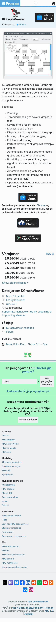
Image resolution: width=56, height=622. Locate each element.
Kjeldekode (7, 474)
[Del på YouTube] (45, 581)
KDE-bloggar (8, 489)
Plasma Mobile (9, 448)
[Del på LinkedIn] (28, 581)
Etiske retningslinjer (11, 528)
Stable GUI (33, 344)
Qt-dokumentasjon (11, 466)
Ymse (4, 501)
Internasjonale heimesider (14, 567)
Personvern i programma (14, 536)
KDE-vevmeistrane (37, 601)
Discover (41, 205)
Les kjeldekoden (15, 300)
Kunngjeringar (8, 485)
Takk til (5, 505)
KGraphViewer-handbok (20, 327)
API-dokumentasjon (11, 462)
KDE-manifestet (9, 563)
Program (10, 4)
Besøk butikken (28, 419)
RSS (49, 253)
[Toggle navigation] (35, 3)
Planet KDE (7, 493)
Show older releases (14, 282)
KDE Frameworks (10, 444)
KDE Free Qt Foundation (13, 554)
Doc (22, 344)
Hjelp (4, 519)
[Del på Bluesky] (16, 581)
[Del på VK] (25, 588)
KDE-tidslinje (8, 558)
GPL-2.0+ (11, 303)
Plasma (5, 435)
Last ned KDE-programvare (15, 524)
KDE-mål (6, 470)
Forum (9, 331)
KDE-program (8, 439)
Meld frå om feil (15, 296)
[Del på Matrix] (5, 581)
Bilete (22, 24)
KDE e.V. (6, 550)
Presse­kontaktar (10, 497)
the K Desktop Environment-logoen (32, 607)
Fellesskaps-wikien (11, 515)
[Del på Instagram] (31, 588)
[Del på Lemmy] (39, 581)
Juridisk (28, 614)
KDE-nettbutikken (10, 546)
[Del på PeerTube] (51, 581)
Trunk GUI (12, 344)
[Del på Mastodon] (10, 581)
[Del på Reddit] (33, 581)
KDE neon (6, 452)
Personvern (7, 532)
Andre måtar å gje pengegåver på (28, 391)
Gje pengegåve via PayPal (47, 381)
